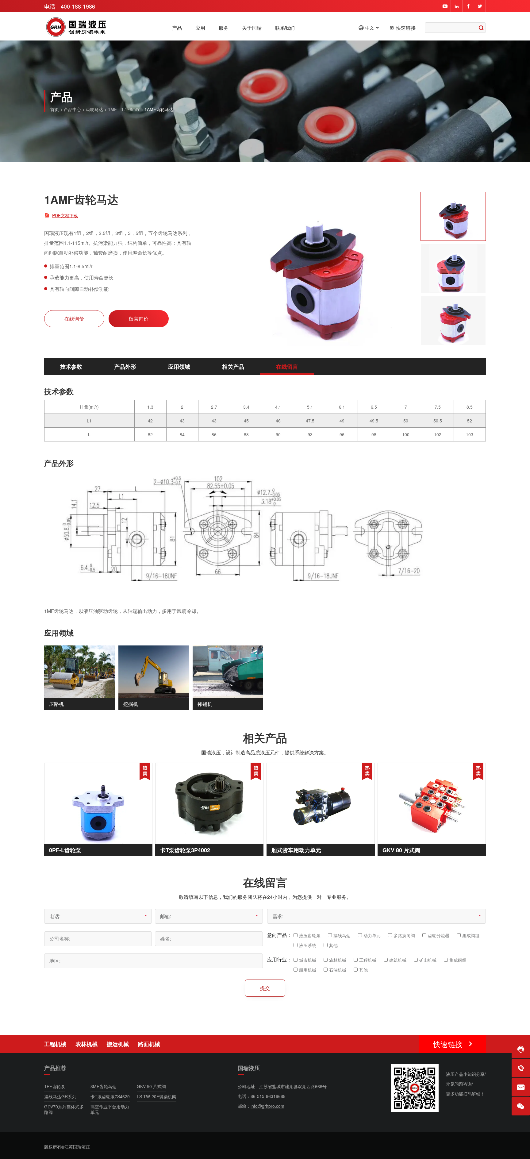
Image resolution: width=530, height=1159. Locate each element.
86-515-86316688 (268, 1096)
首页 (54, 109)
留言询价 (138, 318)
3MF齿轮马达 (103, 1086)
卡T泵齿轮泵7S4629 (110, 1096)
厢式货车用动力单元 (296, 850)
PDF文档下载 (65, 215)
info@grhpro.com (267, 1106)
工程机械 (55, 1044)
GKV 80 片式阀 (401, 850)
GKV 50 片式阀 (151, 1086)
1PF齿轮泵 (54, 1086)
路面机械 (149, 1044)
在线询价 (74, 318)
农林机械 (86, 1044)
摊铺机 (205, 703)
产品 (177, 28)
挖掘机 (130, 703)
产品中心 (72, 109)
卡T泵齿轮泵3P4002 (185, 850)
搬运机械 (118, 1044)
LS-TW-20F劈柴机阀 (156, 1096)
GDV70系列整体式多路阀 (64, 1109)
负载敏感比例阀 (441, 1045)
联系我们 (285, 28)
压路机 (56, 703)
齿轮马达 (94, 109)
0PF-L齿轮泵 (65, 850)
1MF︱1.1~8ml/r (124, 109)
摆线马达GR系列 (60, 1096)
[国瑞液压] (76, 27)
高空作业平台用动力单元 (109, 1109)
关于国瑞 (252, 28)
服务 (224, 28)
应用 (200, 28)
